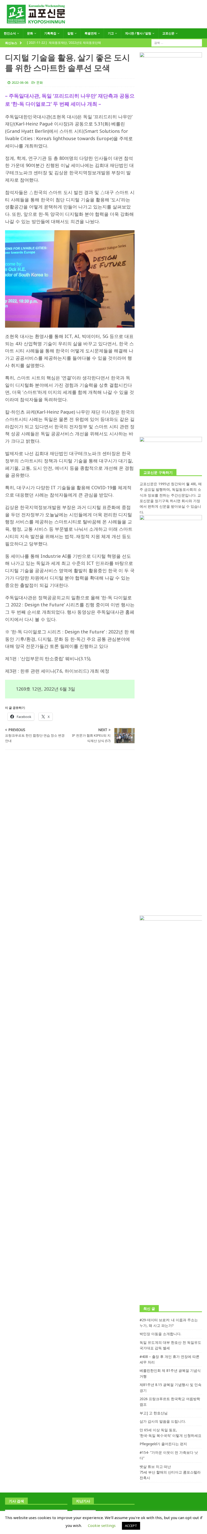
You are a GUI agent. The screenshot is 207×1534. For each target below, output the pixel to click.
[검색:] (176, 42)
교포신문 (168, 33)
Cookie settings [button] (102, 1525)
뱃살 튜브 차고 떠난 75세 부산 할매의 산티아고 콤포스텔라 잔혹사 (170, 1472)
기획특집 (50, 33)
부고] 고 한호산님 (154, 1413)
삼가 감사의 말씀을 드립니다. (163, 1421)
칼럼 (70, 33)
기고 (111, 33)
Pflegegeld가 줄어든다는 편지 (163, 1443)
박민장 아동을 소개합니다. (160, 1333)
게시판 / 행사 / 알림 (138, 33)
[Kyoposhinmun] (103, 25)
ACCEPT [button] (131, 1525)
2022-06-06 (20, 82)
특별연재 (91, 33)
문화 (30, 33)
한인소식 (10, 33)
